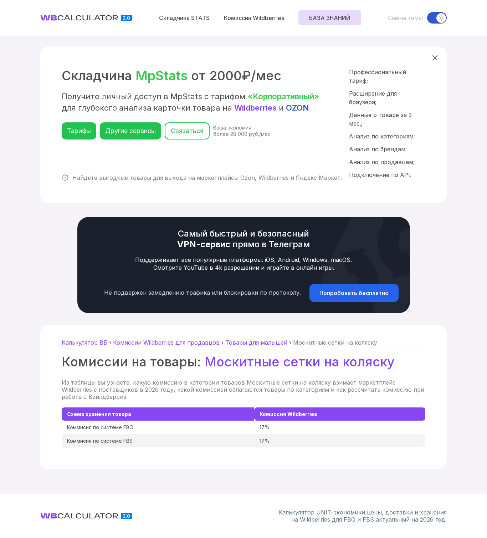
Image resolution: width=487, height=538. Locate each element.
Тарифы (79, 130)
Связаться (187, 130)
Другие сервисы (130, 130)
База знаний (329, 17)
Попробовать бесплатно (354, 292)
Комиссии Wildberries (254, 17)
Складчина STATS (184, 17)
